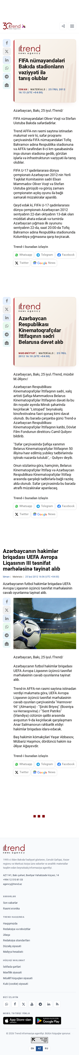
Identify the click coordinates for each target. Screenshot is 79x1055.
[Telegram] (40, 1004)
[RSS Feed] (57, 1004)
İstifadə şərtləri (12, 966)
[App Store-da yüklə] (18, 1020)
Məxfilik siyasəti (12, 972)
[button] (6, 43)
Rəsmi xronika (11, 908)
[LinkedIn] (48, 1004)
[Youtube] (31, 1004)
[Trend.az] (14, 26)
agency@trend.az (12, 884)
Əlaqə (6, 934)
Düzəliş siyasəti (12, 946)
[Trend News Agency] (14, 849)
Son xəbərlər (10, 902)
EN (32, 1048)
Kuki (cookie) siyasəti (15, 983)
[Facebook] (15, 1004)
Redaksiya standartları (16, 940)
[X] (23, 1004)
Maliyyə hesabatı (13, 951)
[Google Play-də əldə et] (48, 1020)
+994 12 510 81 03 (13, 879)
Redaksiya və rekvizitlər (16, 929)
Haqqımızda (10, 923)
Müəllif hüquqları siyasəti (17, 978)
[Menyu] (72, 26)
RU (46, 1048)
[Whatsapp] (6, 1004)
